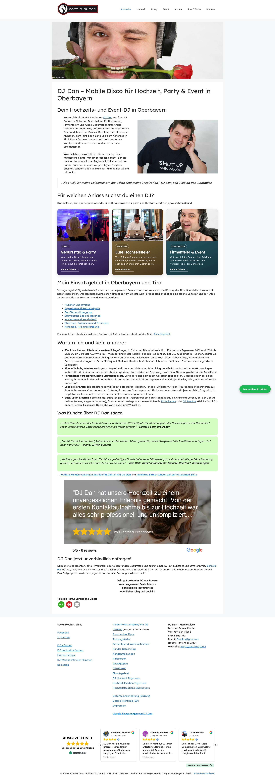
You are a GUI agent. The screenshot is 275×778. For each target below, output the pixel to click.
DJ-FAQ (117, 629)
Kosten (178, 9)
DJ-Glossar (119, 668)
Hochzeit (141, 9)
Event (166, 9)
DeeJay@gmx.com (188, 639)
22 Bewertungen (85, 747)
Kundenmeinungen (124, 653)
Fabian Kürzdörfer (120, 732)
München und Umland (77, 304)
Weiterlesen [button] (109, 757)
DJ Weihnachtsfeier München (74, 659)
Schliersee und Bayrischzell (81, 319)
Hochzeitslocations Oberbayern (131, 687)
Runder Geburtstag (124, 648)
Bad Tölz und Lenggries (78, 312)
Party (154, 9)
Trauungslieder (121, 639)
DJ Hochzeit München (70, 650)
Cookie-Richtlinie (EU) (126, 700)
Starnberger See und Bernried (83, 315)
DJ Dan (107, 117)
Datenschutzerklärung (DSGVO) (131, 695)
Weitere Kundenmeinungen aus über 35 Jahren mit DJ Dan (95, 474)
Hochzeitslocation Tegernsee (129, 682)
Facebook (63, 632)
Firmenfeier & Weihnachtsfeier (131, 643)
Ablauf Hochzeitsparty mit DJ (130, 624)
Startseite (125, 9)
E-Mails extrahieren (204, 773)
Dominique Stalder (160, 732)
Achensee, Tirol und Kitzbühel (82, 326)
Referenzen (119, 658)
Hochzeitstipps (66, 655)
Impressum (119, 705)
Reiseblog (63, 664)
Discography (120, 663)
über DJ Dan (194, 9)
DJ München (168, 401)
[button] (61, 604)
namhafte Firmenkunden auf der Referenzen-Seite (167, 474)
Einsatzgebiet (162, 333)
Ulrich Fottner (196, 732)
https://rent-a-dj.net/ (193, 646)
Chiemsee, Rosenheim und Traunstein (87, 322)
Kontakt (210, 9)
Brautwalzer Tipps (123, 634)
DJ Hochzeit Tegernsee (126, 678)
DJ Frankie (189, 401)
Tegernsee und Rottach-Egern (82, 308)
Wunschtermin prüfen (255, 389)
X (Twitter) (63, 637)
